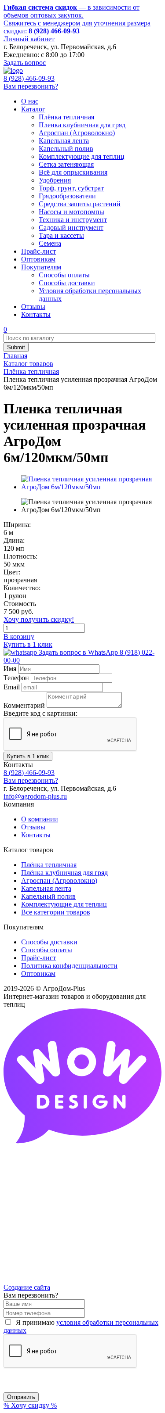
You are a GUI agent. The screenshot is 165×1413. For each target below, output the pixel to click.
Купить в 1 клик (28, 644)
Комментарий (24, 705)
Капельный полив (48, 896)
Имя (10, 668)
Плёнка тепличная (49, 864)
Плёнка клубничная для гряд (64, 872)
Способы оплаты (46, 950)
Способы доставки (49, 942)
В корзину (19, 636)
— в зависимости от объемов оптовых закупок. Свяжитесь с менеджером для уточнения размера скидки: (77, 19)
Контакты (36, 835)
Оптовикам (38, 973)
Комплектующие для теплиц (64, 904)
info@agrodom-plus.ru (35, 796)
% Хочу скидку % (30, 1405)
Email (12, 687)
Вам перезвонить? (31, 86)
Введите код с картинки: (40, 713)
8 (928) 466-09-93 (29, 78)
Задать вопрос (25, 62)
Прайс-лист (38, 957)
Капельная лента (46, 888)
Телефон (16, 677)
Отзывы (33, 827)
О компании (39, 819)
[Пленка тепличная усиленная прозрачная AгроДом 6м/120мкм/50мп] (91, 487)
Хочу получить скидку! (39, 619)
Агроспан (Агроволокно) (59, 880)
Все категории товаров (55, 912)
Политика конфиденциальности (69, 965)
